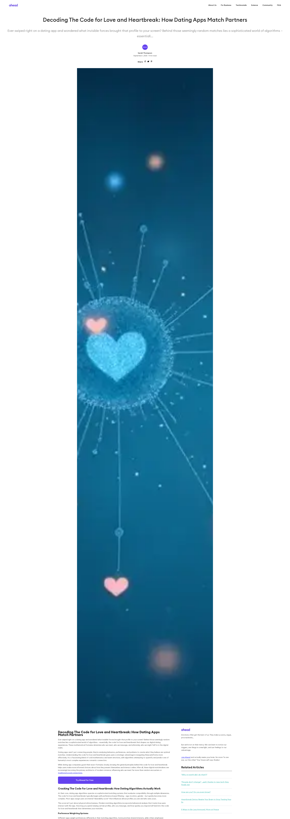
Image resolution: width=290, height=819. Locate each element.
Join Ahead (185, 757)
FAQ (279, 5)
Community (267, 5)
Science (254, 5)
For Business (226, 5)
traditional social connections (70, 773)
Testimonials (241, 5)
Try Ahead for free (84, 780)
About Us (212, 5)
